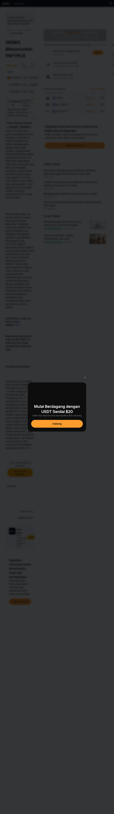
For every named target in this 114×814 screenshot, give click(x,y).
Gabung (57, 423)
